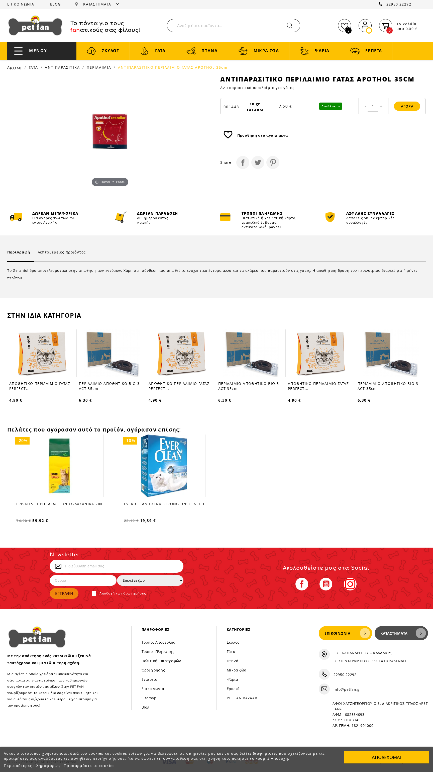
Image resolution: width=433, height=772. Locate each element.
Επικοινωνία (153, 688)
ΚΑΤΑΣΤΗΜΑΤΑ (98, 4)
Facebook (301, 584)
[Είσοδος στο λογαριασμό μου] (365, 24)
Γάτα (231, 651)
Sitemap (149, 698)
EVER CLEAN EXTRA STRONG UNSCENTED (164, 503)
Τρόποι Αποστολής (158, 642)
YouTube (325, 584)
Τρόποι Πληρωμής (158, 651)
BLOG (55, 4)
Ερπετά (233, 688)
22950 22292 (398, 4)
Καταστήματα (394, 633)
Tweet (257, 162)
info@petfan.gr (347, 689)
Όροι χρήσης (153, 670)
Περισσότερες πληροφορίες (32, 765)
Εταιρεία (150, 679)
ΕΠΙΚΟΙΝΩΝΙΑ (20, 4)
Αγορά (407, 106)
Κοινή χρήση (242, 162)
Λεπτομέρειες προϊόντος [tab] (62, 252)
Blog (146, 707)
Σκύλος (233, 642)
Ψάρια (232, 679)
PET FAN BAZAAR (242, 698)
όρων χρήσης (134, 593)
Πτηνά (233, 660)
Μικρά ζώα (237, 670)
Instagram (350, 584)
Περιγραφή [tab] (18, 252)
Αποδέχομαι (386, 757)
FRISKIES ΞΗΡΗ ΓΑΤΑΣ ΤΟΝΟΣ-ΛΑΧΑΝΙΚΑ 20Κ (59, 503)
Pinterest (272, 162)
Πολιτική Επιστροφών (161, 660)
